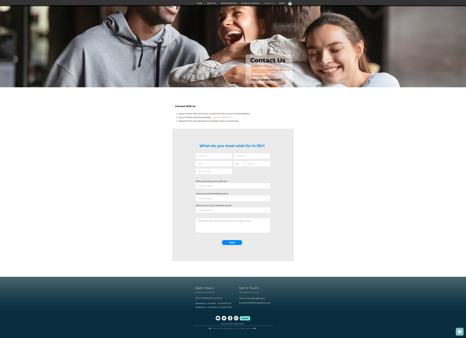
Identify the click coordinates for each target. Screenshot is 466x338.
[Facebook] (230, 318)
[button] (212, 3)
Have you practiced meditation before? (212, 193)
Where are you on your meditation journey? (214, 205)
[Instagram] (236, 318)
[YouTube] (218, 318)
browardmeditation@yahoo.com (255, 303)
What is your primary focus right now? (211, 181)
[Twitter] (224, 318)
